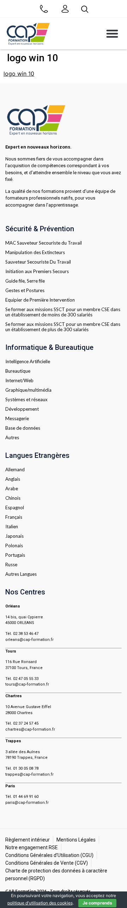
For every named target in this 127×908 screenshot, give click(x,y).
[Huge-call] (44, 9)
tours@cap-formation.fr (27, 684)
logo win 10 (19, 73)
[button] (112, 33)
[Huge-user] (65, 9)
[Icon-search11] (84, 8)
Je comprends (97, 903)
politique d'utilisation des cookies (40, 903)
